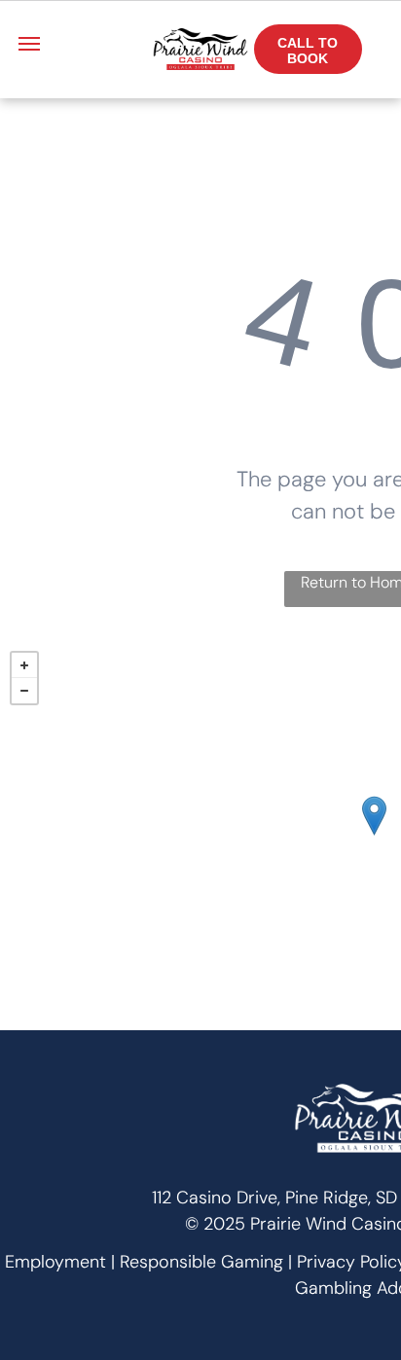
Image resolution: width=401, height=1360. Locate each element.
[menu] (29, 43)
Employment (55, 1261)
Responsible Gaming (201, 1261)
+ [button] (24, 665)
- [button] (24, 690)
